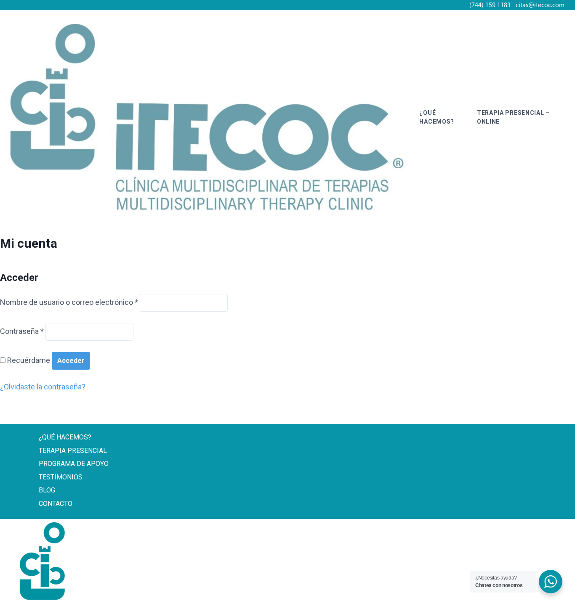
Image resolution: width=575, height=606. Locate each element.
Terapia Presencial (73, 451)
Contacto (55, 504)
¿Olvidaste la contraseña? (42, 386)
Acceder (71, 361)
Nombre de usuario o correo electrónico (69, 302)
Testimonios (61, 477)
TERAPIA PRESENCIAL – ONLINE (513, 117)
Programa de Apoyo (74, 464)
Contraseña (22, 331)
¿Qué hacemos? (65, 437)
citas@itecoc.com (467, 591)
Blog (47, 490)
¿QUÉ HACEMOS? (436, 117)
